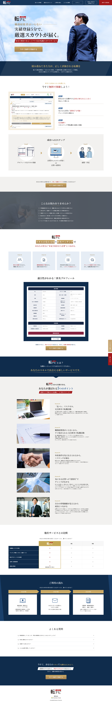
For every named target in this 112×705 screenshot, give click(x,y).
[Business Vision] (56, 698)
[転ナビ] (7, 2)
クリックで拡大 (56, 339)
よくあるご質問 (110, 345)
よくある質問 (67, 2)
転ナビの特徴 (38, 2)
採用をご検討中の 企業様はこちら (91, 2)
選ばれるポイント (48, 2)
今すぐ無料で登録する (56, 185)
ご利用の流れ (58, 2)
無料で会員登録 (105, 2)
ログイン (78, 2)
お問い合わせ (110, 359)
